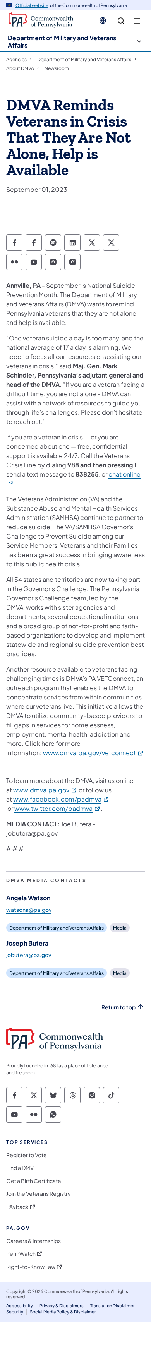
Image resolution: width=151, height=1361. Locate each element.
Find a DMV (20, 1167)
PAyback (17, 1207)
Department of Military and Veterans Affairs (62, 41)
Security (14, 1311)
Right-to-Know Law (30, 1267)
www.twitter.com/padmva (57, 808)
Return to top (118, 1007)
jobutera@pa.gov (28, 954)
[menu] (137, 21)
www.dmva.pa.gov (45, 790)
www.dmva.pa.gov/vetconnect (93, 753)
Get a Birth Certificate (33, 1181)
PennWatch (21, 1253)
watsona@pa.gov (28, 909)
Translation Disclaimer (112, 1305)
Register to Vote (26, 1155)
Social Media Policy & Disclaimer (63, 1311)
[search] (121, 21)
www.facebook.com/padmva (61, 799)
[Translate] (103, 20)
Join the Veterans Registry (38, 1193)
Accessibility (19, 1305)
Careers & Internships (33, 1241)
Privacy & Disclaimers (61, 1305)
